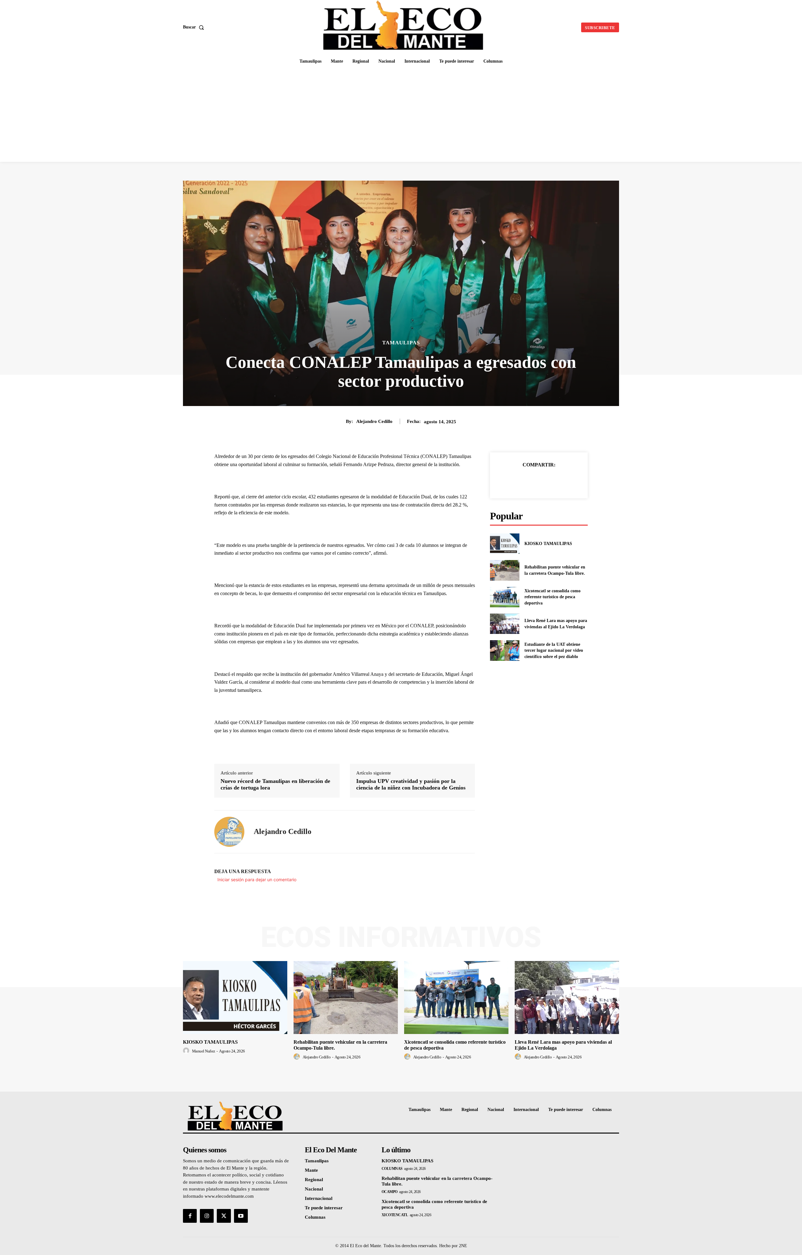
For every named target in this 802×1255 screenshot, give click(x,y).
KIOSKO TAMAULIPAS (548, 543)
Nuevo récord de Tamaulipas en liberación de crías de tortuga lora (275, 784)
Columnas (392, 1168)
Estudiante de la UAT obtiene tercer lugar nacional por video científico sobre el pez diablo (553, 650)
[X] (531, 480)
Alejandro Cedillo (374, 421)
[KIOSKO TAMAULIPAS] (504, 543)
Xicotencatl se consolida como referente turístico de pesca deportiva (552, 597)
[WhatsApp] (560, 480)
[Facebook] (517, 480)
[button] (194, 27)
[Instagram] (207, 1216)
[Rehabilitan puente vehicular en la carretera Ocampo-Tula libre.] (504, 570)
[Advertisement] (401, 115)
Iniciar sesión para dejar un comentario (256, 879)
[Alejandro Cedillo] (229, 832)
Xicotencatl (395, 1215)
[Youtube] (241, 1216)
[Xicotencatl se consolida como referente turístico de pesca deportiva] (504, 597)
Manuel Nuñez (203, 1051)
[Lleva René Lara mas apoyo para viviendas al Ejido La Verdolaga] (504, 624)
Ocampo (390, 1192)
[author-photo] (187, 1050)
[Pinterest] (546, 480)
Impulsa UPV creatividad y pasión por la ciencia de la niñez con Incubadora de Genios (411, 784)
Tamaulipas (401, 342)
